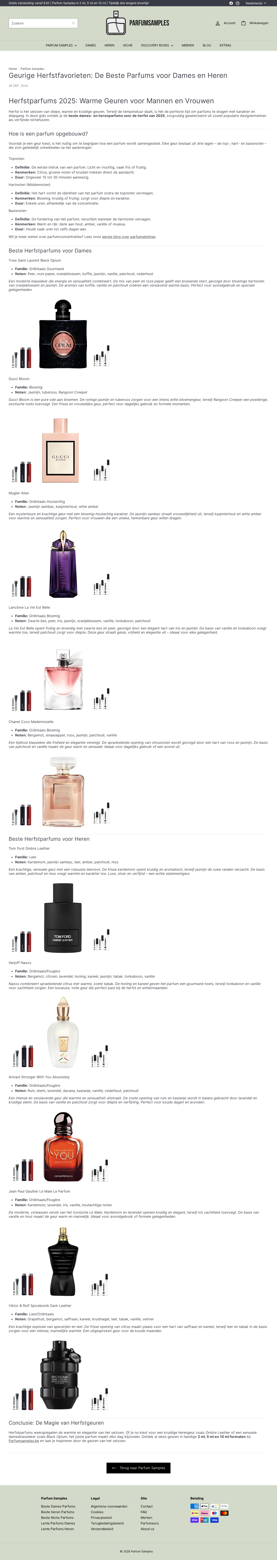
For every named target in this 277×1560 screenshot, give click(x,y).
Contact (147, 1506)
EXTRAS (225, 45)
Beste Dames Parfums (58, 1506)
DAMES (90, 45)
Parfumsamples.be (24, 1441)
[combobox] (43, 23)
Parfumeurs (150, 1523)
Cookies (97, 1512)
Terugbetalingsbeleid (107, 1523)
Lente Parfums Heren (57, 1529)
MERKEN (188, 45)
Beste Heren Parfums (57, 1512)
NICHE (127, 45)
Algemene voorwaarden (109, 1506)
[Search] (73, 23)
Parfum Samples (32, 68)
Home (13, 68)
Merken (146, 1518)
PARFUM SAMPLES (60, 45)
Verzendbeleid (102, 1529)
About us (147, 1529)
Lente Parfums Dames (58, 1523)
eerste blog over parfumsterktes (128, 236)
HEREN (109, 45)
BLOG (207, 45)
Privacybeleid (101, 1518)
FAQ (144, 1512)
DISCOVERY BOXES (155, 45)
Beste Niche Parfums (57, 1518)
